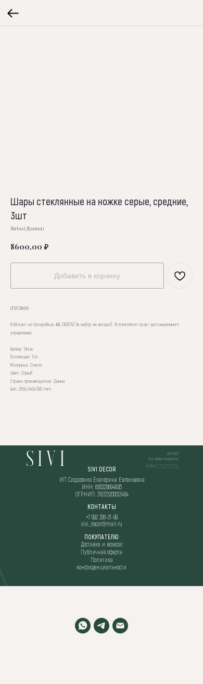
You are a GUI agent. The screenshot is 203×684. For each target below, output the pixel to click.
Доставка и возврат (102, 544)
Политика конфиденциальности (101, 563)
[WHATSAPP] (83, 625)
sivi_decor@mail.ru (101, 523)
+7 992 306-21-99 (102, 516)
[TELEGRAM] (101, 625)
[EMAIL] (120, 625)
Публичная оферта (101, 551)
